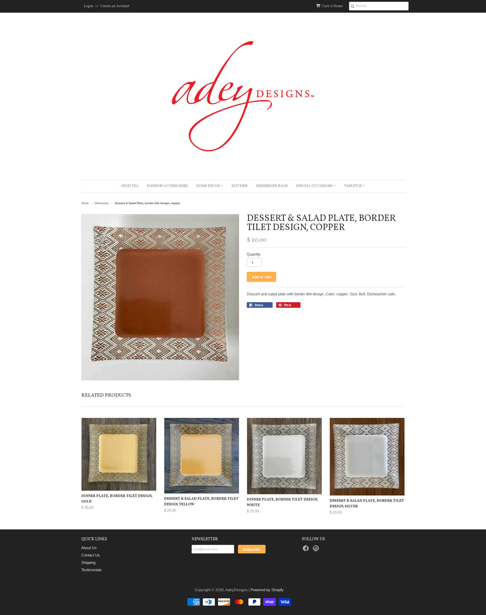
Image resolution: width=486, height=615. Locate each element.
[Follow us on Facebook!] (306, 549)
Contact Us (90, 555)
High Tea (129, 186)
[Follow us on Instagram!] (316, 549)
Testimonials (91, 570)
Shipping (88, 562)
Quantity (254, 254)
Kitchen (240, 186)
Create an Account (114, 6)
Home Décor (208, 186)
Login (88, 6)
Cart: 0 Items (332, 6)
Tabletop (353, 186)
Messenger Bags (272, 186)
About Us (89, 548)
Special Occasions (314, 186)
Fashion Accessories (167, 186)
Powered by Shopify (267, 590)
